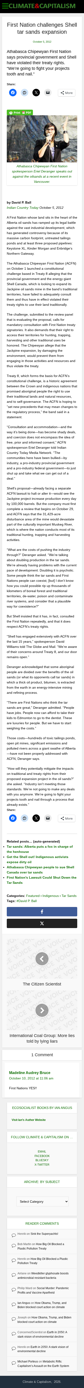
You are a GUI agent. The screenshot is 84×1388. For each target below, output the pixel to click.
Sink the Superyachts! (44, 1233)
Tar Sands (69, 896)
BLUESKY (42, 1160)
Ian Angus (24, 1303)
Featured (33, 896)
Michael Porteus (28, 1361)
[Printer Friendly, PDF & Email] (20, 112)
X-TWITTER (42, 1164)
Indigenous (50, 896)
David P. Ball (27, 901)
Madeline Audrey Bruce (29, 1073)
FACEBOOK (42, 1156)
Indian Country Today (23, 207)
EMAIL (42, 1151)
